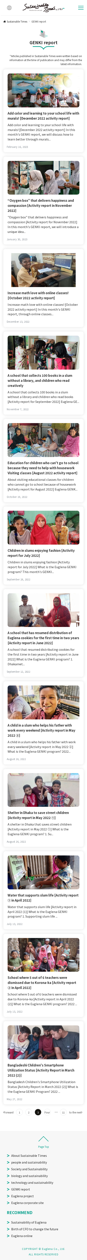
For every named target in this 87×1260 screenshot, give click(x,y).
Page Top (43, 1146)
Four (47, 1112)
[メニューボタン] (81, 8)
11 (63, 1112)
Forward (9, 1112)
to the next (75, 1112)
